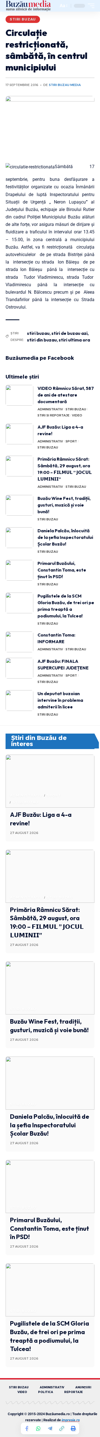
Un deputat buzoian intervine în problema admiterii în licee (60, 700)
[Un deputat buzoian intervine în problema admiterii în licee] (19, 700)
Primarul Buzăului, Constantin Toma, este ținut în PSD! (62, 569)
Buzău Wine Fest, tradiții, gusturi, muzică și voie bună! (64, 504)
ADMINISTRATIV (50, 409)
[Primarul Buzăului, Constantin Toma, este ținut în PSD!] (19, 570)
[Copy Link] (62, 1428)
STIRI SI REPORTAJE (53, 415)
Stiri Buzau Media (65, 85)
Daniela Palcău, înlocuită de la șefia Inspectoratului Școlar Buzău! (65, 537)
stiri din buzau (42, 340)
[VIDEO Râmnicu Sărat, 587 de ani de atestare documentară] (19, 395)
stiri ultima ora (74, 340)
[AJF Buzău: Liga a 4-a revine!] (19, 434)
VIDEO (77, 415)
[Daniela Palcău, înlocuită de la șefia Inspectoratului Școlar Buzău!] (19, 537)
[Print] (73, 1428)
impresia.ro (71, 1420)
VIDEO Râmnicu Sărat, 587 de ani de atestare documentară (66, 394)
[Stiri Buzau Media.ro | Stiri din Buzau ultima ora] (28, 6)
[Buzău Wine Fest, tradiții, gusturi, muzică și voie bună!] (19, 505)
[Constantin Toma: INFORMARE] (19, 642)
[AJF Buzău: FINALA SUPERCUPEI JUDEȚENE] (19, 668)
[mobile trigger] (89, 6)
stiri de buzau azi (69, 333)
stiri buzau (38, 333)
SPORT (71, 441)
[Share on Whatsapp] (38, 1428)
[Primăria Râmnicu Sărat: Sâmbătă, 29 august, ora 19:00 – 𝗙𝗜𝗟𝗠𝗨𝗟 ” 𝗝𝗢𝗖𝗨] (19, 466)
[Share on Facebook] (26, 1428)
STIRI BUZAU (23, 19)
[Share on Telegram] (50, 1428)
